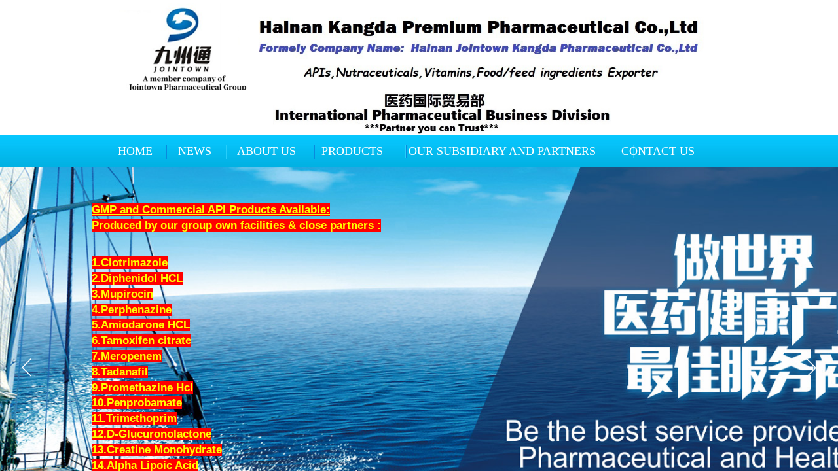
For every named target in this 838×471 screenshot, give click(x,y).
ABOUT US (266, 151)
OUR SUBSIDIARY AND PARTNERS (502, 151)
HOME (135, 151)
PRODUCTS (352, 151)
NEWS (194, 151)
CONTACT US (658, 151)
